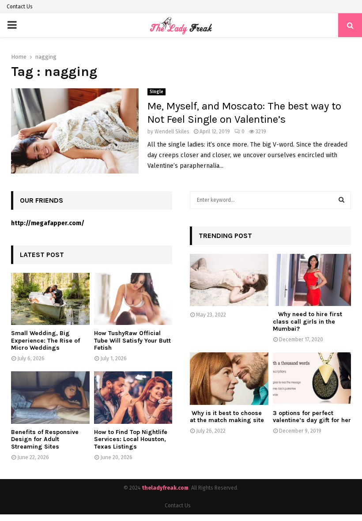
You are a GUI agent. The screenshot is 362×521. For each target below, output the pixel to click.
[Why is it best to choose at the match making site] (229, 378)
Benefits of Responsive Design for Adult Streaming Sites (45, 439)
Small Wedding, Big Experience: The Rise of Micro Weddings (45, 340)
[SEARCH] (341, 200)
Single (156, 91)
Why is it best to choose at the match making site (227, 416)
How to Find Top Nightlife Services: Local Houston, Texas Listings (130, 439)
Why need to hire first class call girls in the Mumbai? (307, 321)
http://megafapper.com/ (47, 223)
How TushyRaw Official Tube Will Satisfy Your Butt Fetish (132, 340)
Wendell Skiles (172, 131)
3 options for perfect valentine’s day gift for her (312, 416)
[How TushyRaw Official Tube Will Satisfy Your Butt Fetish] (133, 299)
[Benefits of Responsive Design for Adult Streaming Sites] (50, 397)
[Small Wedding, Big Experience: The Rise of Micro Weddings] (50, 299)
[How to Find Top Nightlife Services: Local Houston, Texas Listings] (133, 397)
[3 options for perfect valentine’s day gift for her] (312, 378)
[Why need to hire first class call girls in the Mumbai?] (312, 280)
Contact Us (20, 7)
